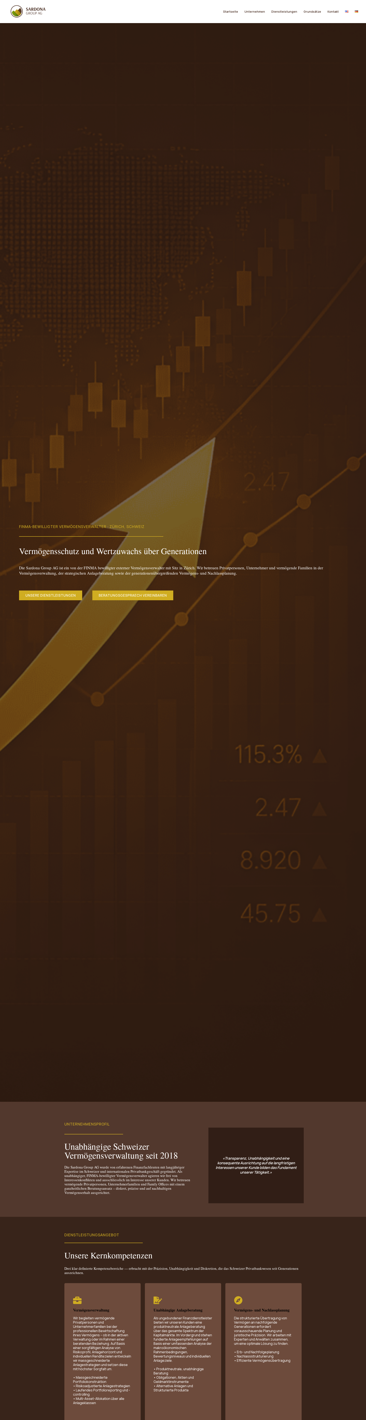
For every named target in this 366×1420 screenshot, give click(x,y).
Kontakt (333, 12)
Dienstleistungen (284, 12)
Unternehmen (254, 12)
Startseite (230, 12)
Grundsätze (312, 12)
